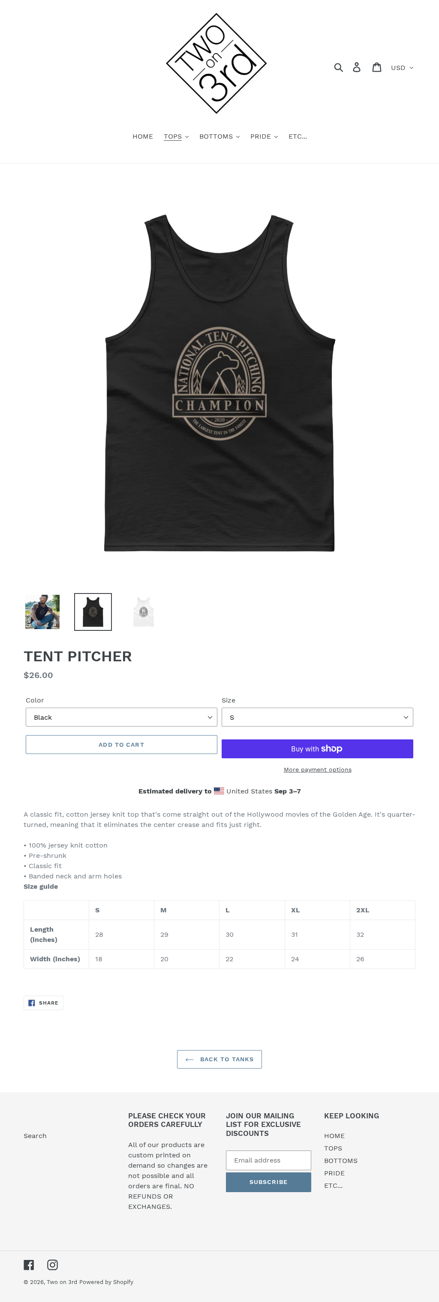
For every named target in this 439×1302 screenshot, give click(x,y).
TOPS (333, 1148)
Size (228, 700)
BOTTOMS (341, 1161)
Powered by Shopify (106, 1282)
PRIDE (334, 1173)
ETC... (333, 1185)
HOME (334, 1136)
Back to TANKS (226, 1059)
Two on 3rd (62, 1282)
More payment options (318, 769)
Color (35, 700)
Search (35, 1136)
